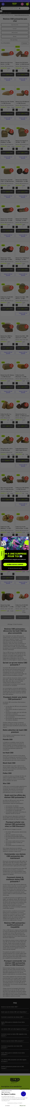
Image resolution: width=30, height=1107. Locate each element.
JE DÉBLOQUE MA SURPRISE (15, 564)
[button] (2, 553)
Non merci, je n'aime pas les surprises (15, 568)
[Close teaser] (5, 546)
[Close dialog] (27, 538)
